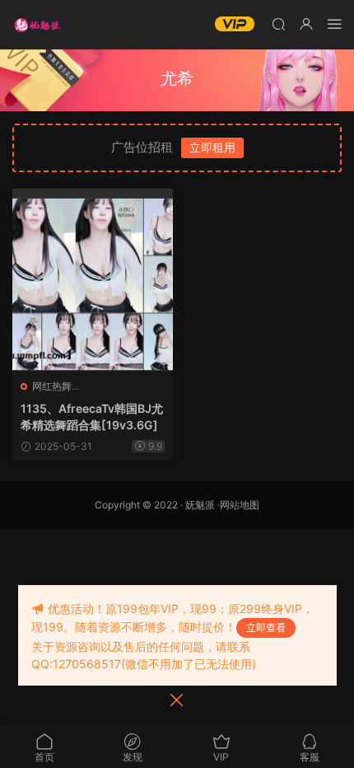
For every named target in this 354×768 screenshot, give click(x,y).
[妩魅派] (37, 24)
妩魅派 (200, 505)
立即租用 (212, 147)
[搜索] (278, 23)
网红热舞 (52, 386)
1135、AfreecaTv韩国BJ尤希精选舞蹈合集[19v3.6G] (92, 416)
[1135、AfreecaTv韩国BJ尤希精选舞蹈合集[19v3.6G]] (92, 280)
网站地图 (239, 505)
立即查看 (266, 627)
